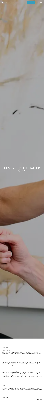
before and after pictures (14, 383)
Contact (31, 2)
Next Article (39, 399)
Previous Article (5, 397)
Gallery (21, 2)
